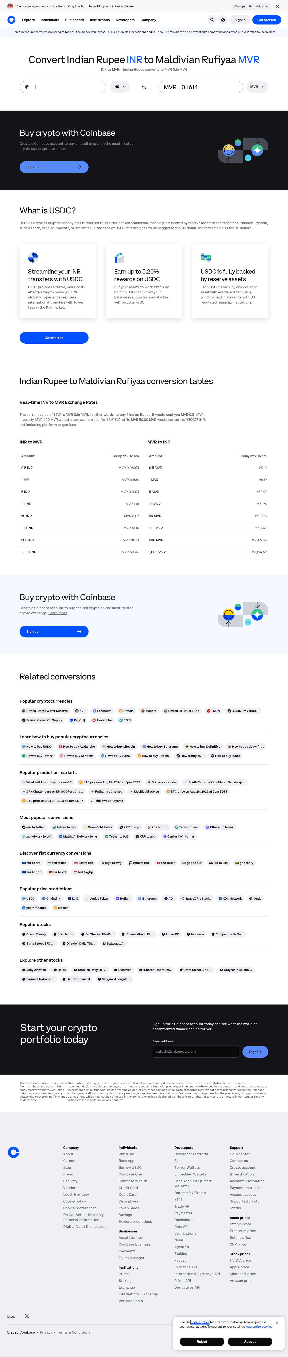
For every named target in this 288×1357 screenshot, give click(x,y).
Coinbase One (130, 1174)
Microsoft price (243, 1274)
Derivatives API (187, 1287)
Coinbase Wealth (133, 1181)
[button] (50, 19)
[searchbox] (120, 87)
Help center (240, 1154)
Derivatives (128, 1201)
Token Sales (129, 1208)
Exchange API (185, 1267)
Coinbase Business (135, 1244)
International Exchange (138, 1294)
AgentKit (181, 1247)
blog (11, 1316)
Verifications (185, 1233)
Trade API (182, 1206)
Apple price (239, 1267)
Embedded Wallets (190, 1174)
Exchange (127, 1287)
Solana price (240, 1237)
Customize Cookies (259, 1327)
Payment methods (245, 1188)
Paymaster (183, 1213)
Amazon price (241, 1280)
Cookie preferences (80, 1208)
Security (70, 1181)
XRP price (238, 1244)
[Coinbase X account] (27, 1316)
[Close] (277, 1322)
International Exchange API (197, 1274)
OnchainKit (183, 1220)
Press (68, 1174)
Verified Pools (131, 1301)
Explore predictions (135, 1221)
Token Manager (131, 1258)
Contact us (239, 1161)
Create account (243, 1167)
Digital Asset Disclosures (84, 1226)
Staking (125, 1280)
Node (178, 1240)
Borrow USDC (130, 1167)
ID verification (242, 1174)
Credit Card (128, 1188)
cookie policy (200, 1322)
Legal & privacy (76, 1194)
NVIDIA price (240, 1260)
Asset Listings (131, 1237)
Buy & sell (127, 1154)
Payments (127, 1251)
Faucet (180, 1260)
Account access (243, 1194)
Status (235, 1208)
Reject (202, 1341)
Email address (162, 1041)
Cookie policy (74, 1201)
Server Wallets (187, 1167)
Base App (126, 1161)
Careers (70, 1161)
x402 (178, 1199)
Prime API (182, 1280)
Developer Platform (191, 1154)
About (68, 1154)
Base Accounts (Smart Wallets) (192, 1183)
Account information (247, 1181)
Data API (181, 1226)
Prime (124, 1274)
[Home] (11, 19)
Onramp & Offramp (190, 1193)
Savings (125, 1215)
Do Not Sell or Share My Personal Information (83, 1217)
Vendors (70, 1188)
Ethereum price (243, 1231)
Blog (67, 1167)
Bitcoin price (240, 1224)
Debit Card (128, 1194)
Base (178, 1161)
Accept (250, 1341)
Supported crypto (245, 1201)
